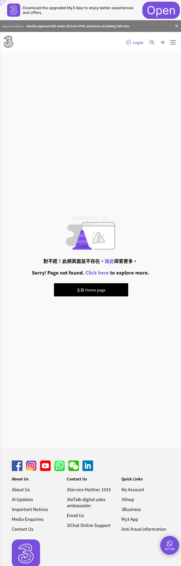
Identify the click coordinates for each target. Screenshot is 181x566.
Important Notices (30, 509)
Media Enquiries (27, 519)
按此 (109, 261)
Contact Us (22, 529)
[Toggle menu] (173, 42)
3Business (131, 509)
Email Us (75, 515)
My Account (132, 489)
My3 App (129, 519)
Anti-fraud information (143, 529)
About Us (21, 489)
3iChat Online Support (89, 525)
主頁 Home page (91, 290)
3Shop (127, 499)
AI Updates (22, 499)
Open (161, 10)
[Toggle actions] (169, 545)
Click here (97, 272)
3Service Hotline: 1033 (89, 489)
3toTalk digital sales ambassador (86, 502)
